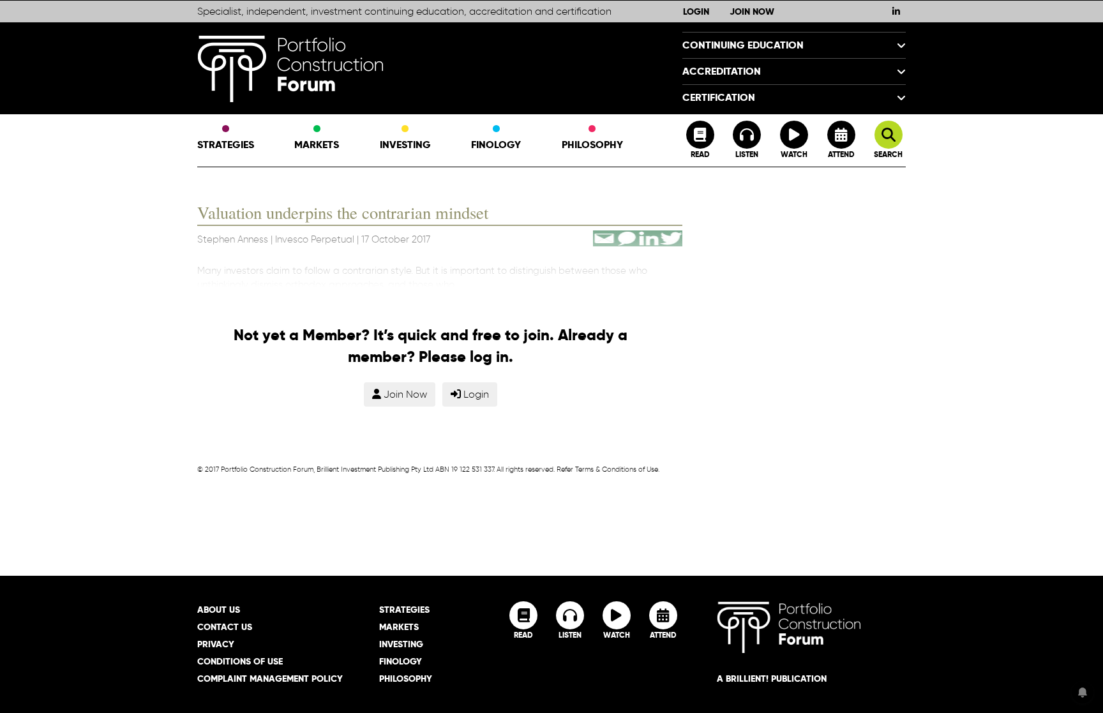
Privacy (215, 644)
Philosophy (592, 144)
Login (696, 11)
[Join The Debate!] (626, 236)
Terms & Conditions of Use (616, 469)
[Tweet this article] (671, 236)
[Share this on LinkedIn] (649, 236)
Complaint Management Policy (270, 678)
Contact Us (224, 627)
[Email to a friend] (604, 236)
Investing (405, 144)
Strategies (225, 144)
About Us (218, 609)
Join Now (752, 11)
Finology (496, 144)
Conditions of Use (240, 661)
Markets (316, 144)
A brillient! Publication (772, 678)
